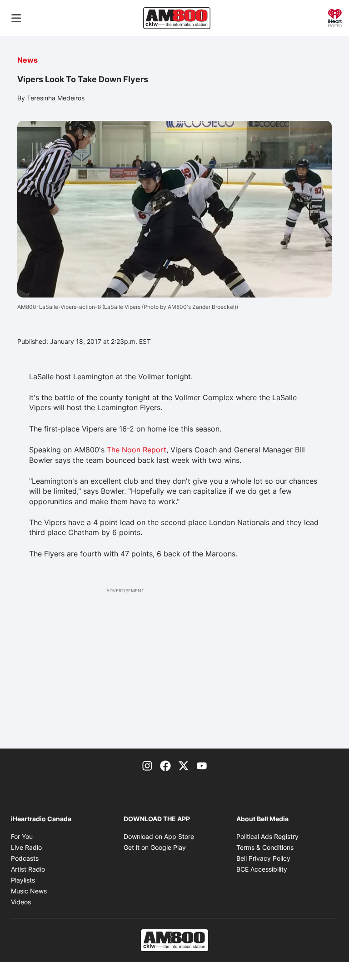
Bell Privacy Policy (263, 858)
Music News (29, 891)
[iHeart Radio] (335, 17)
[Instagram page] (147, 764)
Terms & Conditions (265, 847)
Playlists (23, 880)
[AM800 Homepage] (176, 18)
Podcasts (25, 858)
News (27, 59)
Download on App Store (159, 836)
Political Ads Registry (267, 836)
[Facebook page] (165, 764)
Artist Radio (28, 869)
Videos (21, 902)
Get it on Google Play (155, 847)
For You (22, 836)
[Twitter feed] (183, 764)
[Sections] (16, 18)
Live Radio (26, 847)
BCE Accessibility (261, 869)
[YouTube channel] (201, 764)
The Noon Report (136, 449)
